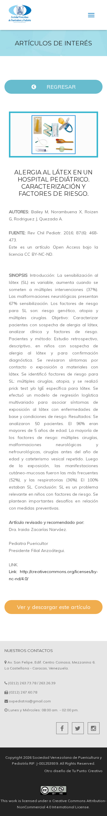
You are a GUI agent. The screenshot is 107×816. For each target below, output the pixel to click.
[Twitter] (78, 729)
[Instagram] (94, 729)
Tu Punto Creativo (87, 771)
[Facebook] (62, 729)
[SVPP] (19, 7)
